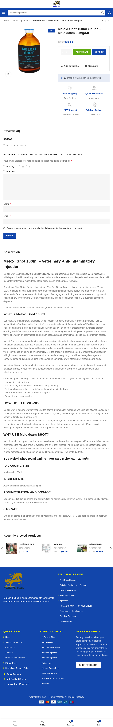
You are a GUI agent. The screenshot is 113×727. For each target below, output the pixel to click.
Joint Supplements (21, 20)
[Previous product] (102, 20)
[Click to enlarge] (8, 74)
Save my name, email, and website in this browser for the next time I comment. (44, 228)
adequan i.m (95, 544)
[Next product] (108, 20)
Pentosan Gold (26, 544)
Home (6, 20)
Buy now (99, 52)
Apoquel (58, 544)
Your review (9, 171)
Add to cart (82, 52)
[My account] (109, 12)
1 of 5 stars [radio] (19, 166)
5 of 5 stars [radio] (29, 166)
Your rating (9, 166)
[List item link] (84, 580)
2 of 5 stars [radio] (22, 166)
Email (6, 216)
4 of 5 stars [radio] (26, 166)
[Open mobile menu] (3, 12)
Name (7, 204)
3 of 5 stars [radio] (24, 166)
